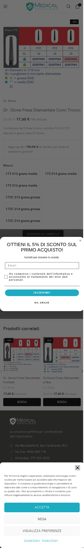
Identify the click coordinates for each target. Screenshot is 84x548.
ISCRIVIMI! (42, 292)
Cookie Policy (32, 540)
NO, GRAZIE (41, 303)
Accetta (42, 507)
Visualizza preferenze (42, 531)
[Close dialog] (80, 241)
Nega (42, 519)
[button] (77, 468)
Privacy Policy (50, 540)
